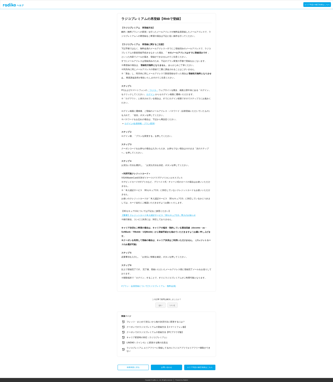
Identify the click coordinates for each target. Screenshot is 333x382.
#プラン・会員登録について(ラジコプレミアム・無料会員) (148, 286)
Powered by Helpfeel (181, 380)
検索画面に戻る (133, 367)
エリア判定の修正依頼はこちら (317, 5)
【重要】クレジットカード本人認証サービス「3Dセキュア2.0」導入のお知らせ (158, 215)
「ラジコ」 (153, 90)
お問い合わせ (166, 367)
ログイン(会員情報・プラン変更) (139, 123)
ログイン (150, 94)
